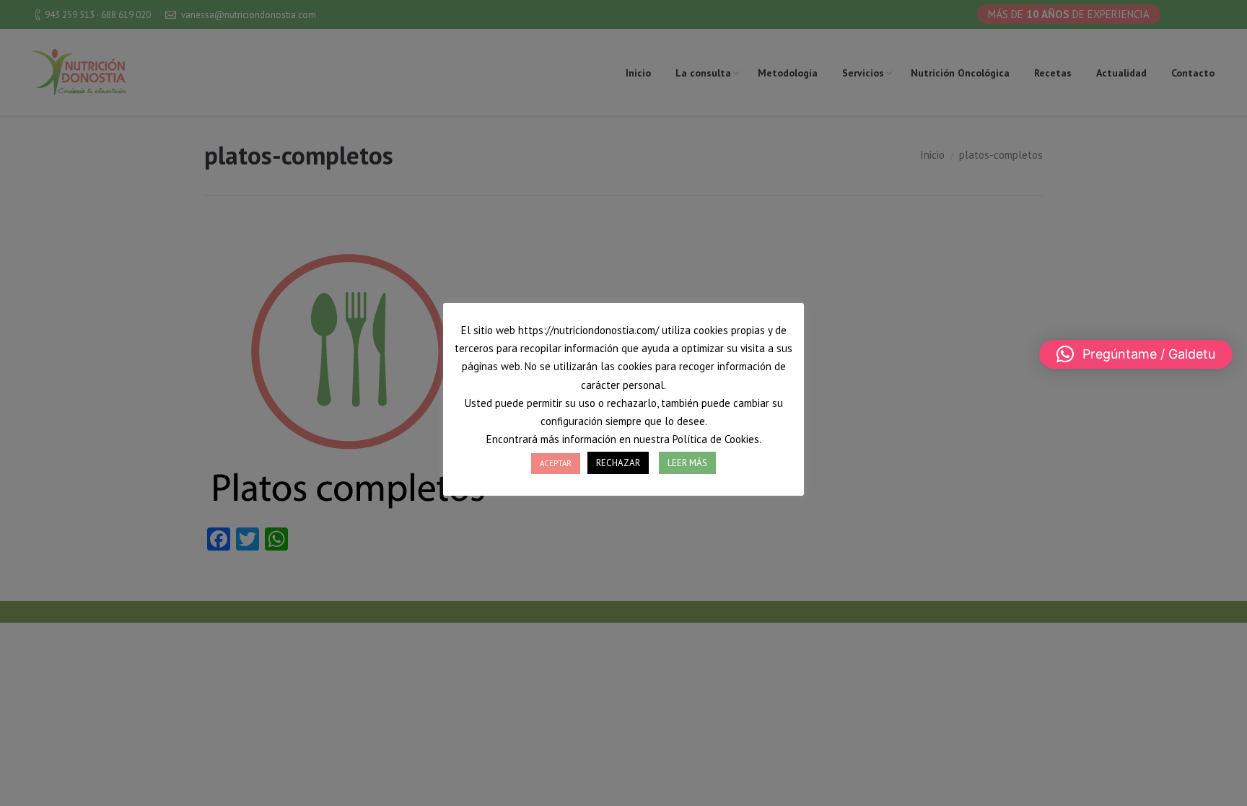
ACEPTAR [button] (556, 463)
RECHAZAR (618, 463)
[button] (1136, 354)
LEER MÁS (687, 463)
